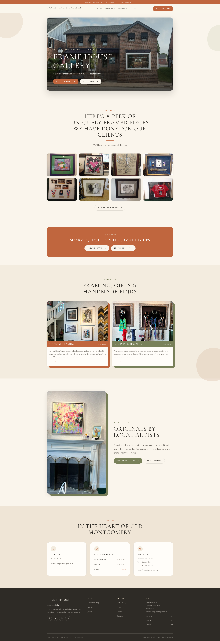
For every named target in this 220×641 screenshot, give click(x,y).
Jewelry (90, 611)
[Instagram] (61, 618)
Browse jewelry (123, 248)
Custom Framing (93, 603)
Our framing (90, 81)
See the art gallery (128, 461)
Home (99, 8)
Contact (134, 8)
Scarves (90, 607)
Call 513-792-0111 (128, 2)
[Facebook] (49, 618)
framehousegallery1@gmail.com (62, 563)
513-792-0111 (164, 9)
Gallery (121, 8)
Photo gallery (154, 461)
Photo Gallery (121, 603)
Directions (120, 616)
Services (109, 8)
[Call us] (55, 618)
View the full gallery (110, 208)
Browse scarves (97, 248)
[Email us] (67, 618)
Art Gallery (120, 607)
